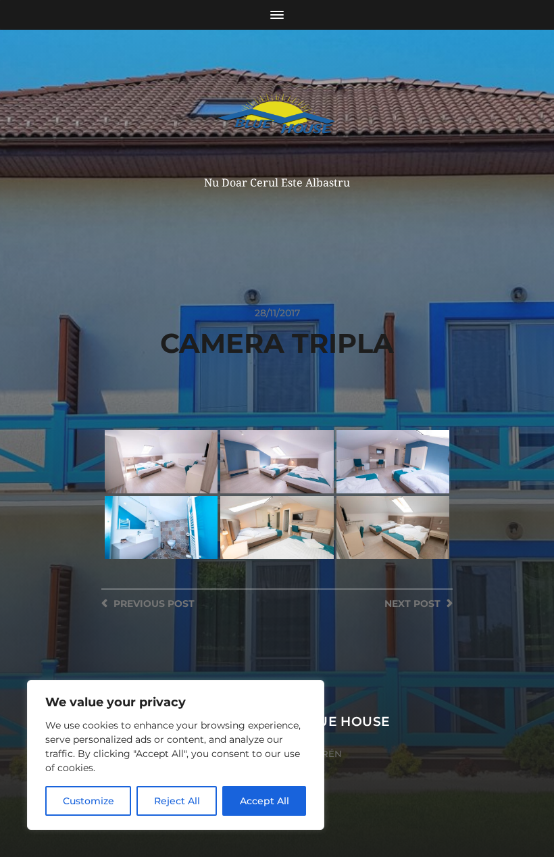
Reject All (177, 801)
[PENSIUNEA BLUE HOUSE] (277, 117)
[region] (175, 755)
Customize (88, 801)
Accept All (264, 801)
